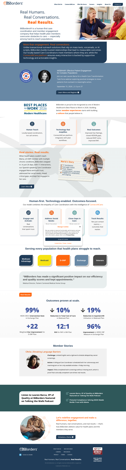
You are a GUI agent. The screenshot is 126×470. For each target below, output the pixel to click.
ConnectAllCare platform (35, 55)
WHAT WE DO (57, 449)
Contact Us (118, 4)
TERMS (63, 454)
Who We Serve (82, 4)
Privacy (64, 243)
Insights (99, 4)
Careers (91, 4)
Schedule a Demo (64, 437)
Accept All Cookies (63, 239)
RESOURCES (67, 452)
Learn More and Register (67, 92)
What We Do (58, 4)
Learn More (25, 186)
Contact (69, 243)
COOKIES (69, 454)
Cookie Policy (58, 243)
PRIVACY (56, 454)
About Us (108, 4)
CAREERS (58, 452)
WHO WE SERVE (68, 449)
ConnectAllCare (70, 4)
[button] (80, 226)
